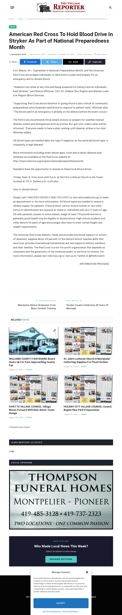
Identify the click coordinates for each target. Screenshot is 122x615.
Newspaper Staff (18, 54)
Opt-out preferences (52, 611)
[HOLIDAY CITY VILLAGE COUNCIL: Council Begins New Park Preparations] (88, 389)
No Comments (85, 54)
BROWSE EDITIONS (61, 559)
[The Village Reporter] (61, 7)
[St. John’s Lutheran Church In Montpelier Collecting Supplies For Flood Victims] (88, 341)
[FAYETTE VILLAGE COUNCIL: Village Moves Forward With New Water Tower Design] (33, 389)
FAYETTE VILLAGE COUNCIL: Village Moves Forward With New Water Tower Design (32, 410)
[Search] (110, 7)
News (12, 27)
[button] (87, 572)
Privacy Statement (70, 611)
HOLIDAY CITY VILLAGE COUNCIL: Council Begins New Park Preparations (88, 408)
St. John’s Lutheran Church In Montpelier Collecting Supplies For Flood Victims (87, 360)
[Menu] (12, 7)
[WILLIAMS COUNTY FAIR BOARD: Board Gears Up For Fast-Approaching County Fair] (33, 341)
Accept (61, 603)
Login (11, 451)
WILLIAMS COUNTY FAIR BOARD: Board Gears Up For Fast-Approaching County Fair (32, 362)
